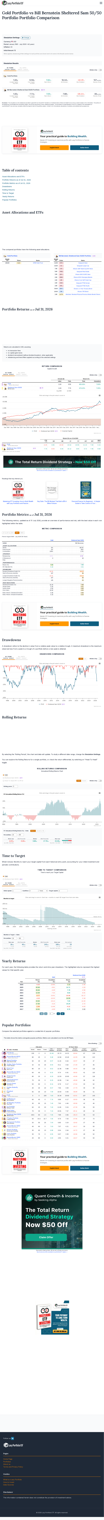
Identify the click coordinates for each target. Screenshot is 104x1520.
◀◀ (41, 1013)
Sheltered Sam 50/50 (15, 387)
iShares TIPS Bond (83, 291)
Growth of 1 (40, 831)
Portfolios (7, 1462)
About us (6, 1464)
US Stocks (10, 1052)
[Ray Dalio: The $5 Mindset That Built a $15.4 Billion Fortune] (52, 490)
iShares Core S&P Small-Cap (82, 280)
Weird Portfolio (12, 1060)
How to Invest (8, 1482)
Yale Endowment (12, 1079)
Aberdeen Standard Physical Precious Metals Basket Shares (83, 294)
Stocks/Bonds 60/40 (13, 1072)
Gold (9, 383)
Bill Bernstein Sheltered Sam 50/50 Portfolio (75, 256)
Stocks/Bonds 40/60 (13, 1126)
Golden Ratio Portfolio (14, 1064)
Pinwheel (10, 1091)
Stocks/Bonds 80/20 (13, 1056)
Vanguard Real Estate (83, 271)
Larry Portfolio (11, 1133)
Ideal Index (10, 1110)
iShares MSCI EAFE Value (83, 274)
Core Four (10, 1068)
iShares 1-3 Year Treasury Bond (83, 288)
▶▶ (62, 1013)
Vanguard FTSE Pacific (82, 286)
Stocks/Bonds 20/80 (13, 1137)
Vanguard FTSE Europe (83, 283)
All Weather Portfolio (14, 1103)
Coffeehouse (11, 1099)
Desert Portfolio (12, 1129)
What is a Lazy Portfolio (12, 1480)
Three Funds (11, 1076)
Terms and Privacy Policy (13, 1467)
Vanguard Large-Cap (83, 266)
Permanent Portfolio (13, 1122)
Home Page (7, 1459)
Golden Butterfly (12, 1087)
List (85, 658)
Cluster (84, 780)
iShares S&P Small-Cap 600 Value (83, 268)
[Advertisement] (52, 28)
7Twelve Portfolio (12, 1118)
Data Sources (8, 1485)
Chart (80, 658)
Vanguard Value (82, 263)
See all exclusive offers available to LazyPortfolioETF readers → (52, 470)
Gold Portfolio (12, 256)
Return (33, 831)
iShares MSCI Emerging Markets (83, 277)
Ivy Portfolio (11, 1106)
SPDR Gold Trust (38, 263)
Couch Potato (11, 1083)
